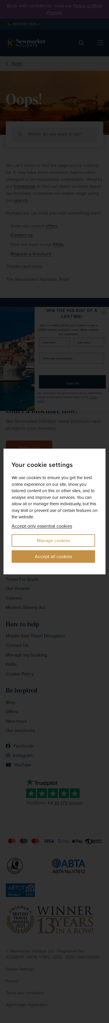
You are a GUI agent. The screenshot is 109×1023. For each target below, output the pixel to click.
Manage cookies (53, 540)
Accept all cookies (53, 556)
